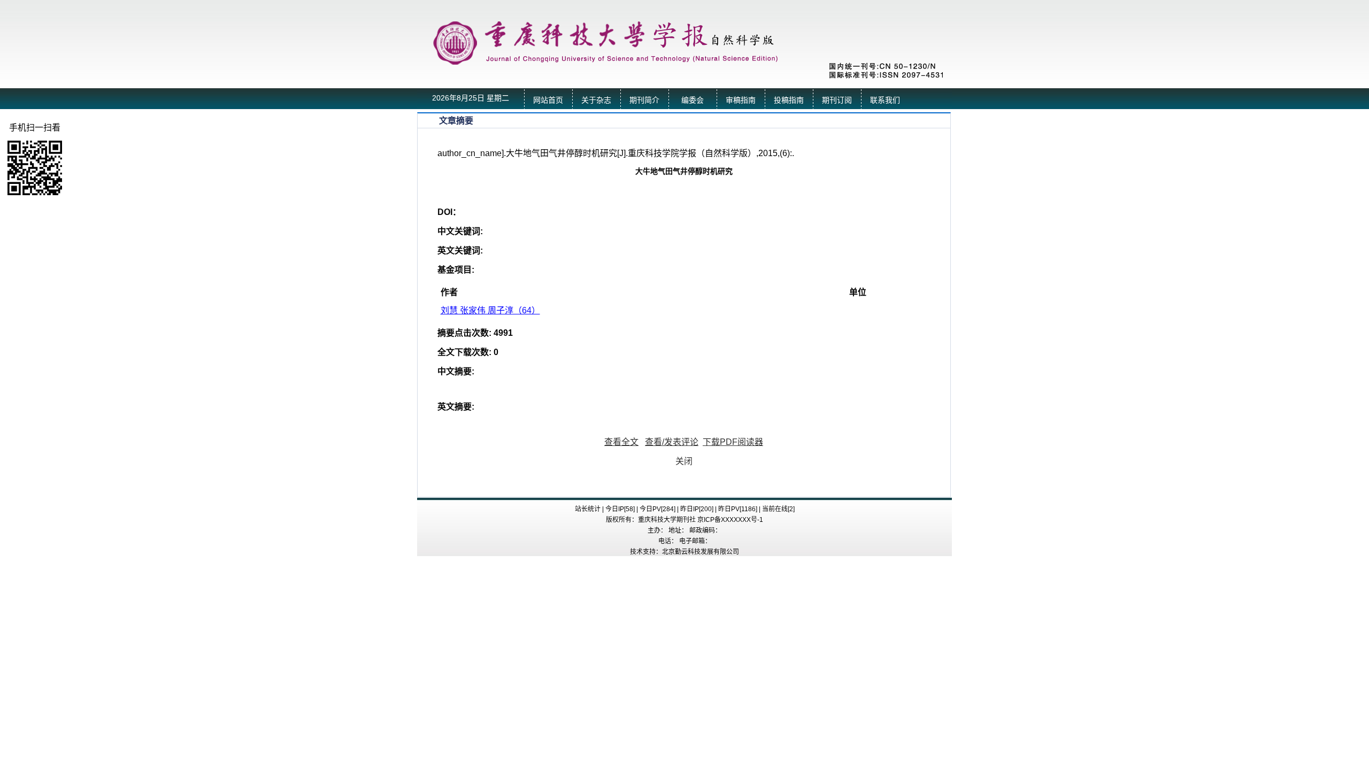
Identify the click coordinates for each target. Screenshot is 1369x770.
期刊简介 (644, 100)
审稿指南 (741, 100)
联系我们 (885, 100)
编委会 (692, 100)
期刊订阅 (837, 100)
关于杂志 (596, 100)
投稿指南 (789, 100)
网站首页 (548, 100)
